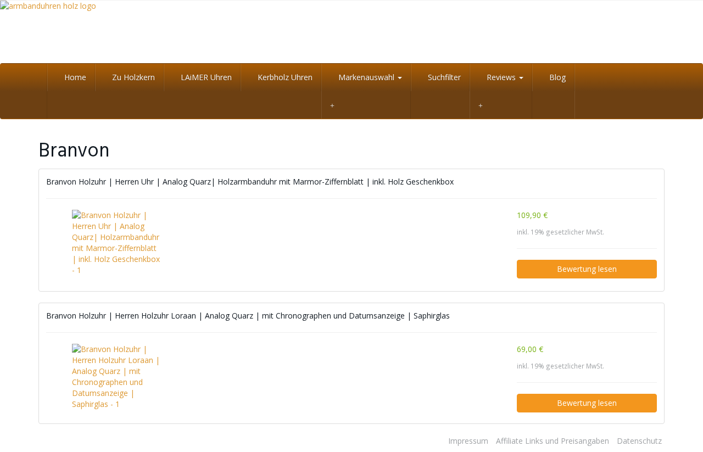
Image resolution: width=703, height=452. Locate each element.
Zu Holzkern (132, 77)
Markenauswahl (366, 77)
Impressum (468, 441)
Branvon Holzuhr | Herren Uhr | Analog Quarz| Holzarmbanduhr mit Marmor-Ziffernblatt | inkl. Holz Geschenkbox (250, 181)
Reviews (501, 77)
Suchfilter (443, 77)
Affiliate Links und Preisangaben (552, 441)
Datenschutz (639, 441)
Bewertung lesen (587, 269)
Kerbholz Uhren (284, 77)
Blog (556, 77)
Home (74, 77)
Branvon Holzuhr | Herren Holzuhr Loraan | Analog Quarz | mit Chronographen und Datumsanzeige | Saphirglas (248, 315)
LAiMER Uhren (205, 77)
